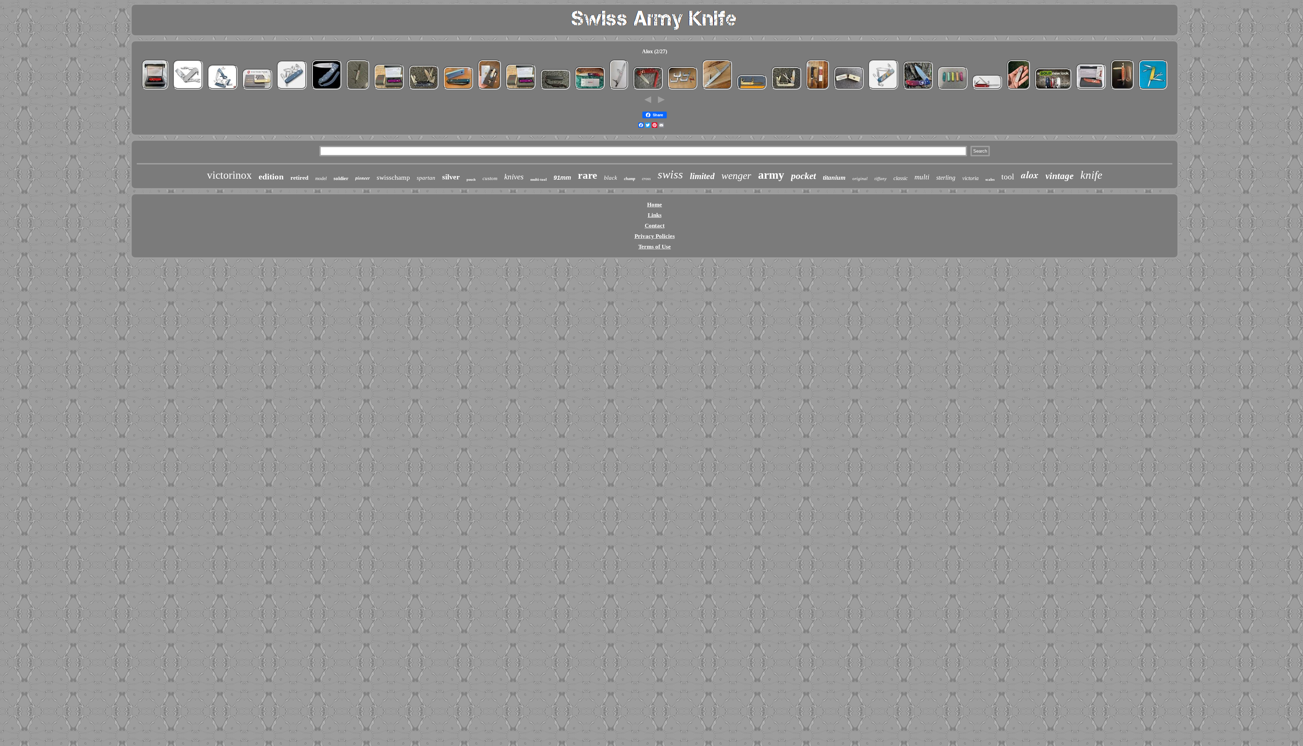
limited (702, 176)
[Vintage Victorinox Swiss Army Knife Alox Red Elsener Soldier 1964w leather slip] (1122, 89)
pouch (471, 179)
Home (654, 204)
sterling (946, 177)
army (771, 175)
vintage (1059, 176)
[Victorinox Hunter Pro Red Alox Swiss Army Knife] (647, 89)
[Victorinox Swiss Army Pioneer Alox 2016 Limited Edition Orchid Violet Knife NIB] (520, 89)
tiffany (880, 178)
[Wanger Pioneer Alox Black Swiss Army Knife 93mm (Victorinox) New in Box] (458, 89)
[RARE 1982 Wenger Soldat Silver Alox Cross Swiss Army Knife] (619, 89)
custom (490, 178)
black (610, 178)
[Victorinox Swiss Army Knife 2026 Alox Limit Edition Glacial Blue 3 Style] (222, 89)
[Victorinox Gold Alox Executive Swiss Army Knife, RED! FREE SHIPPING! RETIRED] (1153, 89)
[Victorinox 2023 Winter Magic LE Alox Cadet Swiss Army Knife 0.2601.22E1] (489, 89)
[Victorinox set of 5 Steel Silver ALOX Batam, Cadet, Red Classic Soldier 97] (682, 89)
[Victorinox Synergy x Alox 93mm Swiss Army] (817, 89)
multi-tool (538, 179)
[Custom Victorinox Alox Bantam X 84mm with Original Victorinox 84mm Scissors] (1018, 89)
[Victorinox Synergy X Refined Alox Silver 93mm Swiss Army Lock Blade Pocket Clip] (786, 89)
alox (1030, 174)
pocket (803, 176)
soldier (341, 178)
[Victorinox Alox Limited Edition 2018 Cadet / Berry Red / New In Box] (155, 89)
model (321, 178)
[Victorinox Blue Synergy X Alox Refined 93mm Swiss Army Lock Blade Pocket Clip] (423, 89)
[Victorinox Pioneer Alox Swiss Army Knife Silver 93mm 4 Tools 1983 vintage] (751, 89)
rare (587, 175)
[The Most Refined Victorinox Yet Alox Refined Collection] (1053, 89)
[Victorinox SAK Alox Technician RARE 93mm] (717, 89)
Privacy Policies (655, 236)
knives (514, 177)
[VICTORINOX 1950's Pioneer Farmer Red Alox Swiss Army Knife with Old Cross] (987, 89)
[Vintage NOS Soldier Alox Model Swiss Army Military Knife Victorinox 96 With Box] (848, 89)
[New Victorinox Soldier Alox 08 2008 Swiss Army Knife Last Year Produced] (357, 89)
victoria (970, 178)
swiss (670, 174)
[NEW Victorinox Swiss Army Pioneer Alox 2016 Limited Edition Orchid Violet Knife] (388, 89)
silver (451, 177)
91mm (562, 177)
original (860, 178)
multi (921, 177)
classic (900, 178)
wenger (736, 175)
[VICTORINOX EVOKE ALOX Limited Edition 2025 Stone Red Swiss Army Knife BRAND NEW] (1091, 89)
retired (299, 177)
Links (655, 215)
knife (1091, 175)
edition (271, 176)
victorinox (229, 175)
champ (629, 178)
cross (646, 178)
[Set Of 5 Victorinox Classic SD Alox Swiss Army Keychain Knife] (952, 89)
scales (990, 179)
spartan (426, 178)
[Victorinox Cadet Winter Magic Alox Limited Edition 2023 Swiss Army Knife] (883, 89)
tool (1007, 176)
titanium (834, 177)
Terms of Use (654, 246)
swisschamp (393, 177)
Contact (655, 225)
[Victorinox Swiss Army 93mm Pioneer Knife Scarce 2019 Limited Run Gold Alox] (257, 89)
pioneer (362, 178)
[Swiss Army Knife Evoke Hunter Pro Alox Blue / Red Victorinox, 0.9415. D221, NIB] (917, 89)
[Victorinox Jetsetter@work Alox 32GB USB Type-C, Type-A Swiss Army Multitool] (188, 89)
